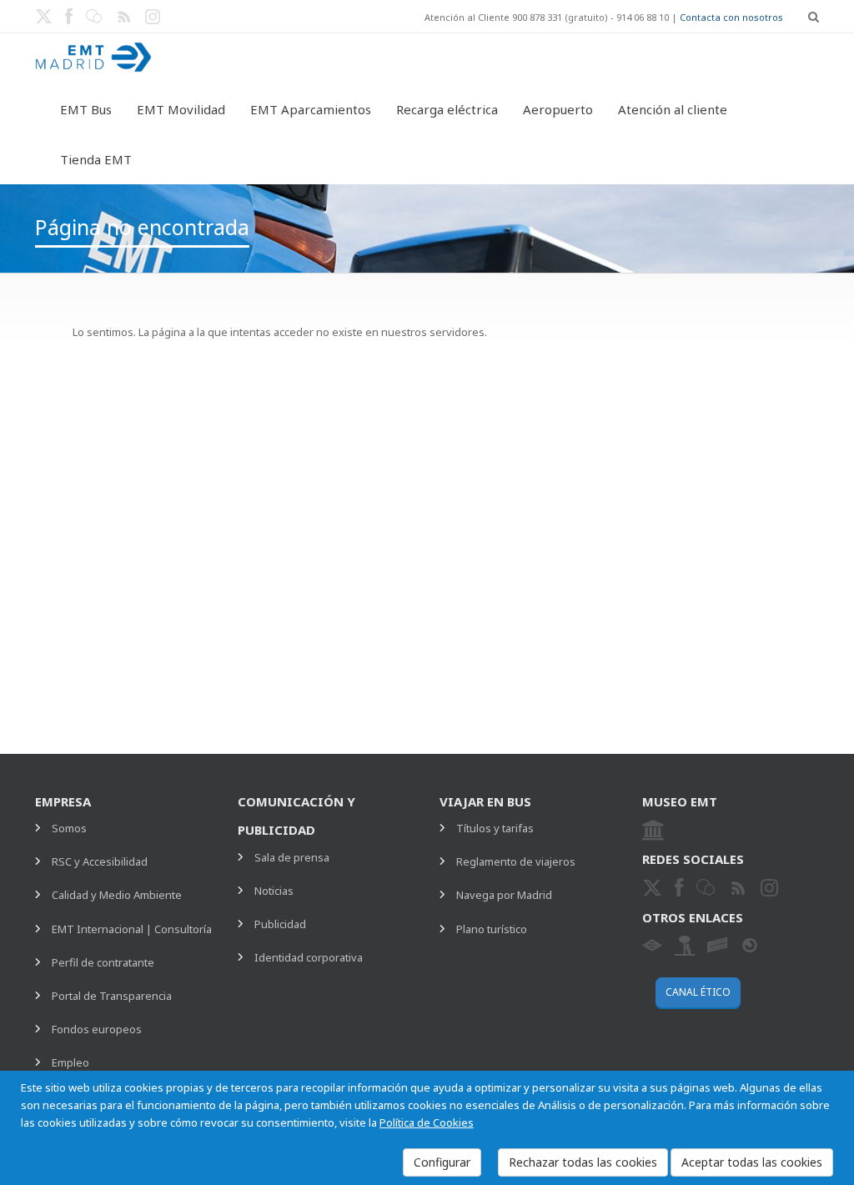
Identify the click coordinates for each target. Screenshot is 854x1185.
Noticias (274, 890)
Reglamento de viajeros (515, 861)
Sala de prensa (291, 857)
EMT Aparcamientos (310, 109)
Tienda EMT (96, 159)
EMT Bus (86, 109)
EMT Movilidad (181, 109)
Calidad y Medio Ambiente (117, 894)
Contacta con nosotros (731, 17)
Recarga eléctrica (447, 109)
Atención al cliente (672, 109)
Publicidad (280, 923)
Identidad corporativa (308, 957)
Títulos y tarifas (495, 828)
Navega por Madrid (504, 894)
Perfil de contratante (103, 962)
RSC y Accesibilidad (100, 861)
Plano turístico (491, 928)
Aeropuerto (558, 109)
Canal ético (698, 992)
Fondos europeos (97, 1029)
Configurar (442, 1162)
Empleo (70, 1062)
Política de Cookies (426, 1122)
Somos (69, 828)
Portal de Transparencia (112, 995)
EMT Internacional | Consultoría (132, 928)
